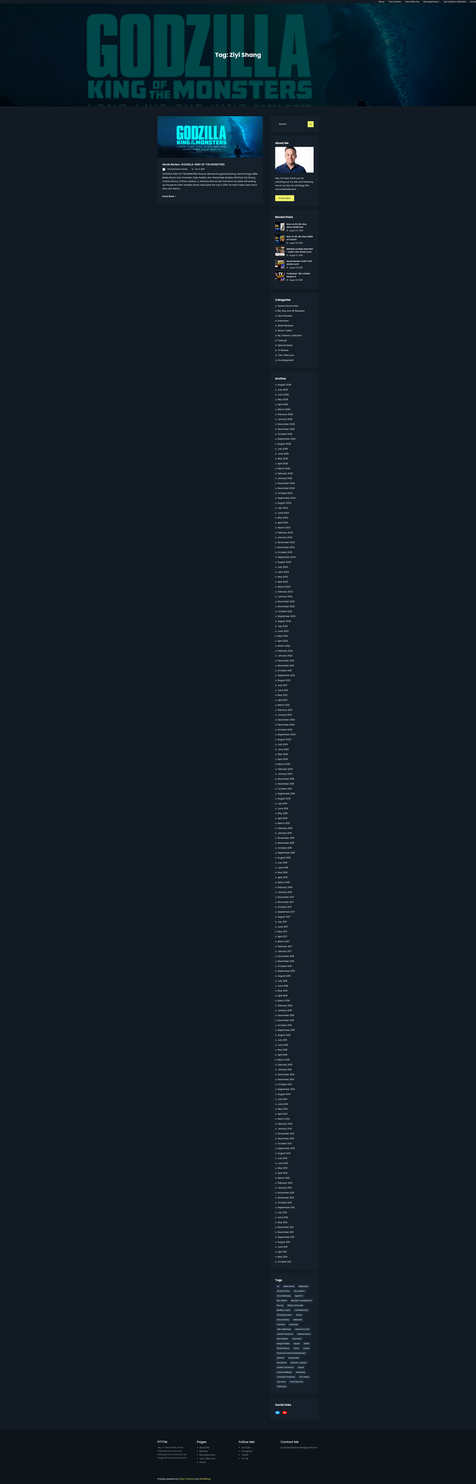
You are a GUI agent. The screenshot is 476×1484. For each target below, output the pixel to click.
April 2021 (282, 700)
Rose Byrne (281, 1362)
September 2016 (286, 971)
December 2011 (286, 1227)
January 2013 (285, 1187)
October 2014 (285, 1084)
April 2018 (282, 877)
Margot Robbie (283, 1343)
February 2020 (285, 769)
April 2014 (283, 1113)
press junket (294, 1358)
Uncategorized (286, 360)
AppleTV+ (299, 1296)
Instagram (247, 1451)
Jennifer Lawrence (285, 1334)
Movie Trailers (285, 330)
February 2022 (285, 650)
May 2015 (282, 1049)
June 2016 (283, 985)
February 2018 (285, 887)
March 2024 (284, 527)
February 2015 (285, 1064)
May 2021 (282, 695)
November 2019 (286, 783)
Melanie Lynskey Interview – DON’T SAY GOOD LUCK (300, 250)
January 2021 (285, 714)
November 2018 (286, 842)
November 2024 (286, 488)
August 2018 (284, 857)
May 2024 (283, 517)
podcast (280, 1358)
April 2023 (283, 581)
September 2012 (286, 1207)
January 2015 (285, 1069)
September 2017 (286, 911)
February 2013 (285, 1182)
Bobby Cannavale (295, 1305)
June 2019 (283, 808)
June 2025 (283, 453)
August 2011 (284, 1242)
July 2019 (282, 803)
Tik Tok (244, 1458)
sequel (301, 1367)
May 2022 (283, 635)
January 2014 (285, 1128)
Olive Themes (186, 1478)
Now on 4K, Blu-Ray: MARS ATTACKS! (300, 238)
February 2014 (285, 1123)
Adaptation (303, 1286)
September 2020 (287, 734)
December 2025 (286, 424)
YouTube (246, 1447)
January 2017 (285, 951)
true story (281, 1382)
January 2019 (285, 833)
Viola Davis (281, 1386)
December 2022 (286, 601)
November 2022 (286, 606)
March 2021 (284, 705)
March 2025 (284, 468)
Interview (281, 1324)
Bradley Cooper (283, 1310)
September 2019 (286, 793)
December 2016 (286, 956)
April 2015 (282, 1054)
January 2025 (285, 478)
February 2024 (285, 532)
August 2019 (284, 798)
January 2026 (285, 419)
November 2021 (286, 665)
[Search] (311, 124)
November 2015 (286, 1020)
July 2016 (282, 980)
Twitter (245, 1454)
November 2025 (286, 429)
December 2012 (286, 1192)
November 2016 (286, 961)
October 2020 (285, 729)
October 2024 (285, 493)
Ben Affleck (282, 1300)
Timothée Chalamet (286, 1377)
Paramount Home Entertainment (291, 1353)
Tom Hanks (304, 1377)
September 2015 (286, 1030)
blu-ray (280, 1305)
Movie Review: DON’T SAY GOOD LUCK (299, 263)
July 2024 (283, 507)
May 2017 (282, 931)
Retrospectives (207, 1454)
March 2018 (284, 882)
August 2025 (284, 443)
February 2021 (285, 709)
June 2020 (283, 749)
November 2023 (286, 547)
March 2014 (284, 1118)
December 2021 (286, 660)
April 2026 (283, 404)
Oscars (306, 1348)
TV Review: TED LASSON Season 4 (298, 275)
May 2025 (283, 458)
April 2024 (283, 522)
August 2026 (284, 384)
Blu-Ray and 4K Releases (291, 310)
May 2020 (283, 754)
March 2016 (284, 1000)
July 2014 (282, 1099)
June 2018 (283, 867)
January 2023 (285, 596)
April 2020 (283, 759)
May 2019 (282, 813)
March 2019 (284, 823)
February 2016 (285, 1005)
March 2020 (284, 764)
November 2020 (286, 724)
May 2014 (283, 1108)
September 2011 (286, 1237)
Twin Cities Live (286, 355)
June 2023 (283, 572)
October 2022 (285, 611)
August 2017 (284, 916)
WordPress (205, 1478)
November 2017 (286, 902)
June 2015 (283, 1044)
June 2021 (283, 690)
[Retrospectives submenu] (439, 1)
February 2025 (285, 473)
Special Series (285, 345)
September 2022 (286, 616)
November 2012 (286, 1197)
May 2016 (282, 990)
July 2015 (282, 1040)
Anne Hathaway (284, 1296)
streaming (300, 1372)
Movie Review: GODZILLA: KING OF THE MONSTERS (193, 164)
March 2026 (284, 409)
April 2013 (282, 1173)
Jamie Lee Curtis (302, 1329)
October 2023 (285, 552)
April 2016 (282, 995)
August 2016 (284, 975)
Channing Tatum (284, 1315)
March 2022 (284, 645)
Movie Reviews (285, 325)
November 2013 (286, 1138)
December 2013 (286, 1133)
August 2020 (284, 739)
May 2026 (283, 399)
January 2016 (285, 1010)
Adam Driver (289, 1286)
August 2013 (284, 1153)
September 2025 (286, 438)
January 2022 (285, 655)
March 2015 (284, 1059)
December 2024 (286, 483)
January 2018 (285, 892)
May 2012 (282, 1222)
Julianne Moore (303, 1334)
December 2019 (286, 778)
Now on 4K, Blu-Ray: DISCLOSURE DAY (297, 226)
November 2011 (285, 1232)
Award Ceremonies (288, 305)
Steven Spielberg (284, 1372)
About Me (204, 1447)
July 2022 (283, 626)
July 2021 (282, 685)
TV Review (283, 350)
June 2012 (283, 1217)
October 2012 (285, 1202)
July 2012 (282, 1212)
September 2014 (286, 1089)
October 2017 (285, 907)
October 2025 (285, 434)
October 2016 (285, 966)
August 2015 (284, 1035)
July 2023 (283, 567)
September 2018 (286, 852)
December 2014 (286, 1074)
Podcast (282, 340)
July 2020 (283, 744)
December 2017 (286, 897)
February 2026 (285, 414)
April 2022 (283, 640)
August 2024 (284, 502)
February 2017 (285, 946)
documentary (283, 1319)
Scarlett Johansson (285, 1367)
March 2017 (284, 941)
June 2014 (283, 1104)
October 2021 (285, 670)
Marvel (297, 1343)
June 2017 (283, 926)
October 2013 (285, 1143)
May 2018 (282, 872)
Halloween (297, 1319)
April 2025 (283, 463)
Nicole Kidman (283, 1348)
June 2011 (282, 1246)
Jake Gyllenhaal (284, 1329)
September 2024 (287, 498)
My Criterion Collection (290, 335)
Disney (299, 1315)
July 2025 (283, 448)
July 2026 (283, 389)
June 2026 (283, 394)
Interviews (283, 320)
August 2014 (284, 1094)
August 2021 (284, 680)
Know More (168, 196)
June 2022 (283, 631)
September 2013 (286, 1148)
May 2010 (282, 1256)
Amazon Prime (283, 1291)
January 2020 (285, 773)
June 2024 (283, 512)
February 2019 (285, 828)
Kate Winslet (282, 1338)
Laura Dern (296, 1338)
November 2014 (286, 1079)
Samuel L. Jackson (299, 1362)
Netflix (306, 1343)
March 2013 (284, 1177)
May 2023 (283, 576)
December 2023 (286, 542)
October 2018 (285, 847)
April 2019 (282, 818)
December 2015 (286, 1015)
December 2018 (286, 838)
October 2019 (285, 788)
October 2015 (285, 1025)
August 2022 (284, 621)
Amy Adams (299, 1291)
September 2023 (287, 557)
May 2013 (282, 1168)
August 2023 (284, 562)
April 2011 (282, 1251)
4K (278, 1286)
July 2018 (282, 862)
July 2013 (282, 1158)
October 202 (284, 1261)
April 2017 (282, 936)
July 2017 (282, 921)
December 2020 (286, 719)
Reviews (203, 1451)
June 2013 (283, 1163)
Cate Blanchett (301, 1310)
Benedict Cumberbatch (301, 1300)
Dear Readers (285, 315)
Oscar (296, 1348)
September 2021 (286, 675)
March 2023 (284, 586)
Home (202, 1462)
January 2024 (285, 537)
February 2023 (285, 591)
